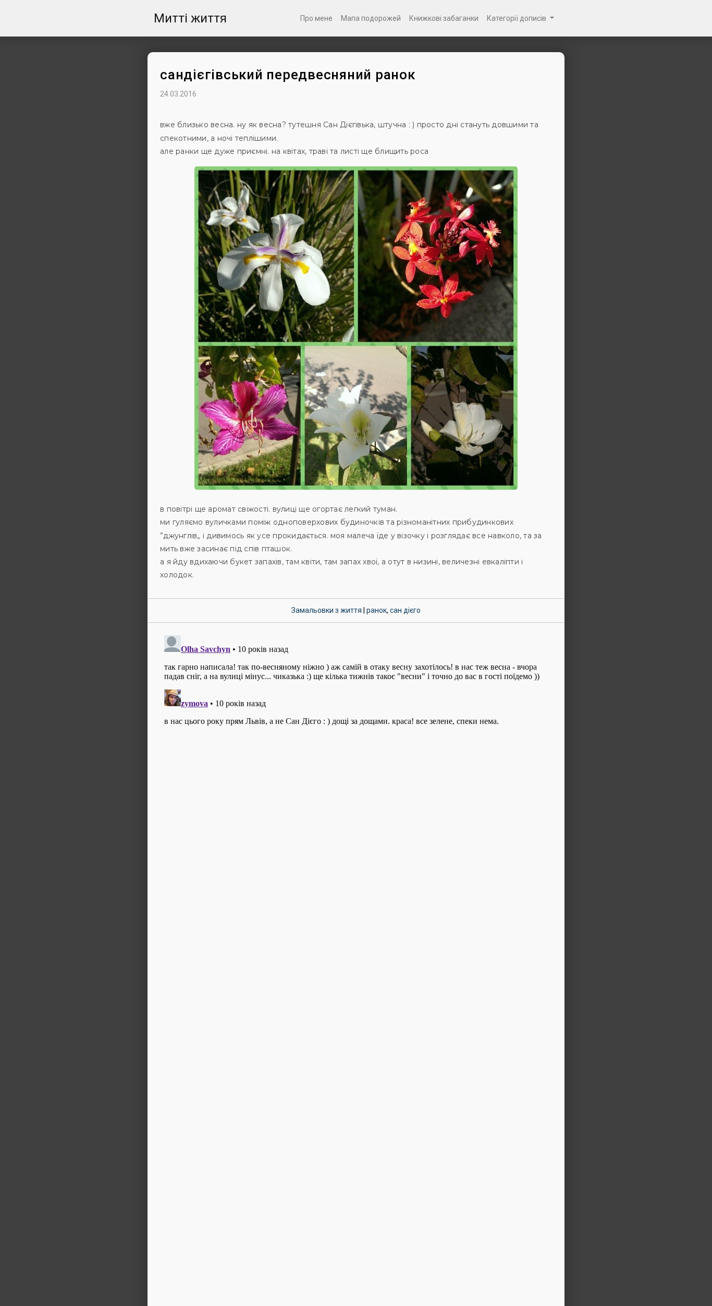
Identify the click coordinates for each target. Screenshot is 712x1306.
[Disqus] (356, 761)
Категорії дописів (517, 18)
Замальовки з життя (326, 610)
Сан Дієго (405, 610)
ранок (376, 610)
